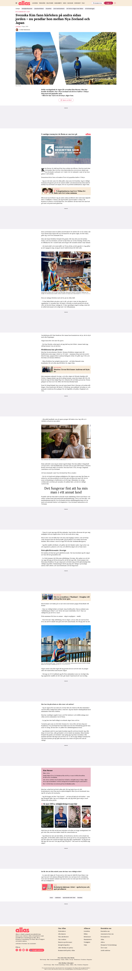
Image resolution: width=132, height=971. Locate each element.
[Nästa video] (88, 815)
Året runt (104, 948)
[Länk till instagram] (20, 950)
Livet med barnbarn (58, 8)
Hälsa (86, 934)
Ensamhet (48, 8)
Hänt (48, 959)
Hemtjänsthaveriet (27, 8)
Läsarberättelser (39, 8)
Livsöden (35, 3)
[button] (47, 816)
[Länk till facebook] (17, 950)
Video (64, 3)
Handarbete (58, 3)
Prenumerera (97, 3)
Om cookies (62, 939)
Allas (102, 939)
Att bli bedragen (89, 8)
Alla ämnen (62, 934)
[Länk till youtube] (23, 950)
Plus (83, 3)
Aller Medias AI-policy (65, 948)
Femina (62, 959)
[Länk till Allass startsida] (24, 3)
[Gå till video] (88, 134)
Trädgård (42, 3)
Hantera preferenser (65, 942)
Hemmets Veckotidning (108, 945)
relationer (58, 897)
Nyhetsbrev (62, 931)
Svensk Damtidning (55, 959)
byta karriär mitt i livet (23, 11)
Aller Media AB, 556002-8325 (58, 969)
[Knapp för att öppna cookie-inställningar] (115, 3)
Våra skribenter (63, 937)
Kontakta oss (105, 931)
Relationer (50, 3)
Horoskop (77, 3)
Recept (71, 959)
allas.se (88, 967)
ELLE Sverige (47, 964)
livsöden (18, 26)
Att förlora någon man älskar (75, 8)
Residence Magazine (86, 959)
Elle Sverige (43, 959)
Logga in (108, 3)
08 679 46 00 (85, 969)
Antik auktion (105, 950)
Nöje (85, 945)
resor (51, 897)
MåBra (67, 959)
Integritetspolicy (64, 945)
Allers (103, 942)
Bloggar (70, 3)
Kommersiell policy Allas (66, 950)
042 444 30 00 (61, 967)
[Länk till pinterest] (27, 950)
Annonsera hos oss (107, 934)
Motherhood (77, 959)
